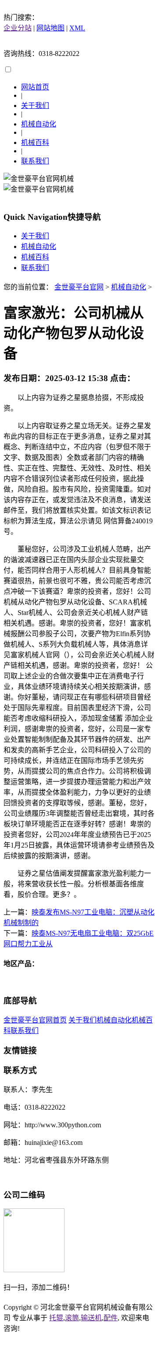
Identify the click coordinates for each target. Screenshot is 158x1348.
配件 (111, 1318)
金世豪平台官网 (79, 287)
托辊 (56, 1318)
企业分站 (18, 28)
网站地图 (50, 28)
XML (77, 28)
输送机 (91, 1318)
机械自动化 (38, 124)
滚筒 (72, 1318)
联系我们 (35, 161)
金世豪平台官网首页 (35, 1020)
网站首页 (35, 87)
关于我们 (35, 105)
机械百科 (35, 142)
